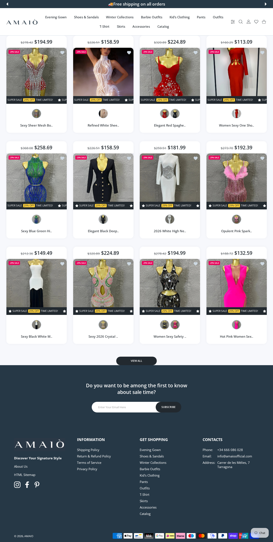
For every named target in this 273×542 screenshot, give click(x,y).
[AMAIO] (22, 22)
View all (136, 361)
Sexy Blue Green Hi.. (36, 231)
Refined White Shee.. (103, 125)
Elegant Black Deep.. (103, 231)
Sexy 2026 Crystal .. (103, 336)
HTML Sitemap (24, 475)
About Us (21, 466)
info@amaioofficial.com (234, 456)
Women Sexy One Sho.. (236, 125)
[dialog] (241, 22)
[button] (7, 4)
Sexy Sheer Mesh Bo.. (36, 125)
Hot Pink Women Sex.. (236, 336)
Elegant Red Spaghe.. (170, 125)
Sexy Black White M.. (36, 336)
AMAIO (28, 536)
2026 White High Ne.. (170, 231)
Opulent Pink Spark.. (236, 231)
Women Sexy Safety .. (170, 336)
